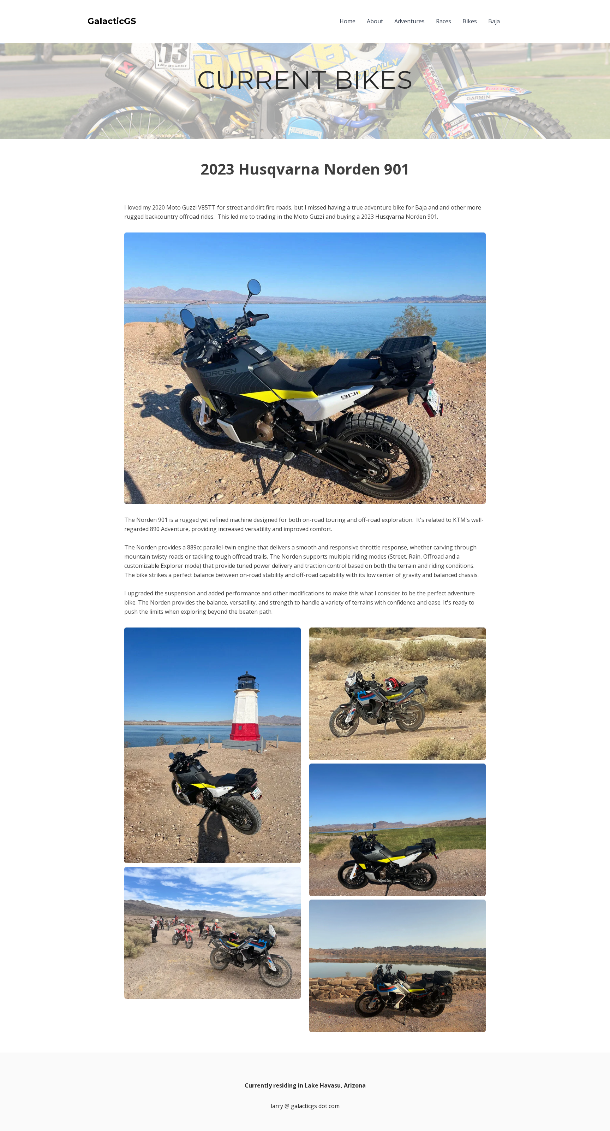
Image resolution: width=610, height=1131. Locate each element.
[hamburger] (144, 21)
